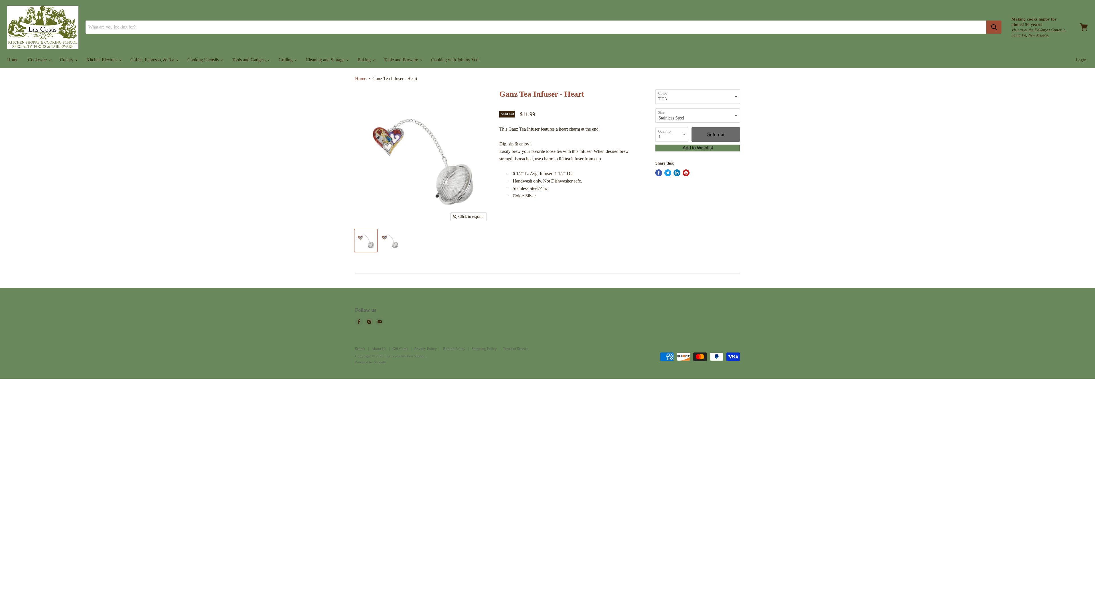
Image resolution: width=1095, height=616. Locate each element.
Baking (365, 59)
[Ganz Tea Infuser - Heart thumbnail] (365, 240)
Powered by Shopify (370, 362)
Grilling (286, 59)
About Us (379, 348)
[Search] (993, 27)
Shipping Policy (484, 348)
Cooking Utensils (203, 59)
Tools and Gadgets (249, 59)
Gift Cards (400, 348)
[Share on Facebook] (658, 172)
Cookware (38, 59)
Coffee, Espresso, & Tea (152, 59)
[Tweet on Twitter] (667, 172)
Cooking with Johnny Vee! (455, 59)
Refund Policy (454, 348)
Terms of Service (515, 348)
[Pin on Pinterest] (686, 172)
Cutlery (67, 59)
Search (360, 348)
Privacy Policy (425, 348)
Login (1081, 60)
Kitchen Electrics (102, 59)
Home (12, 59)
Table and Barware (401, 59)
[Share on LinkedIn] (677, 172)
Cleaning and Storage (326, 59)
